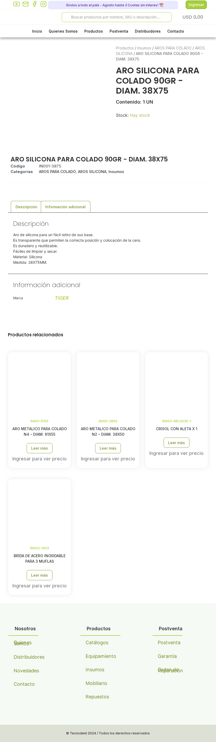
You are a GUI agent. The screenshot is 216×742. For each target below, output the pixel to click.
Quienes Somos (63, 31)
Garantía (167, 656)
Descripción (26, 207)
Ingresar (196, 4)
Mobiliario (96, 683)
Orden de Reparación (170, 670)
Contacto (175, 31)
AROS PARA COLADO (173, 48)
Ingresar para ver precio (39, 458)
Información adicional (65, 207)
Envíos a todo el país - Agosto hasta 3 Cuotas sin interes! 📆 (114, 5)
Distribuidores (148, 31)
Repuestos (97, 696)
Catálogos (97, 642)
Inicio (37, 31)
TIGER (62, 298)
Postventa (119, 31)
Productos (93, 31)
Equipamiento (98, 656)
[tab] (26, 207)
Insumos (144, 48)
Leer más (39, 448)
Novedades (26, 670)
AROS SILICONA (92, 171)
